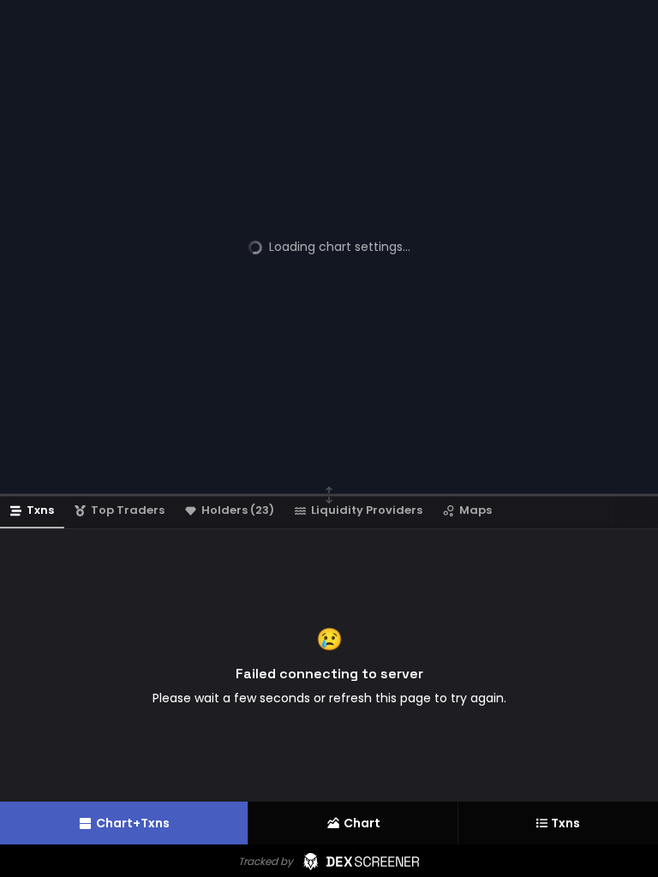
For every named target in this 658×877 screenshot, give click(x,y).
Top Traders (127, 510)
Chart (362, 823)
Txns (565, 823)
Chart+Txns (133, 823)
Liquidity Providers (366, 510)
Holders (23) (237, 510)
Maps (475, 510)
